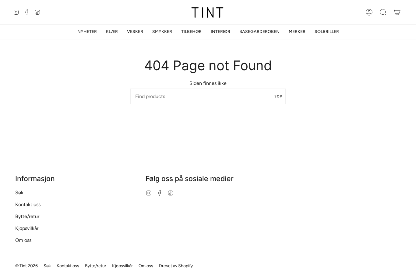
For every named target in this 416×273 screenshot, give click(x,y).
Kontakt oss (28, 204)
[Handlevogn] (397, 12)
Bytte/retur (27, 216)
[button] (111, 32)
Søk (278, 96)
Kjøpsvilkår (26, 228)
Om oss (23, 240)
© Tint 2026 (26, 265)
